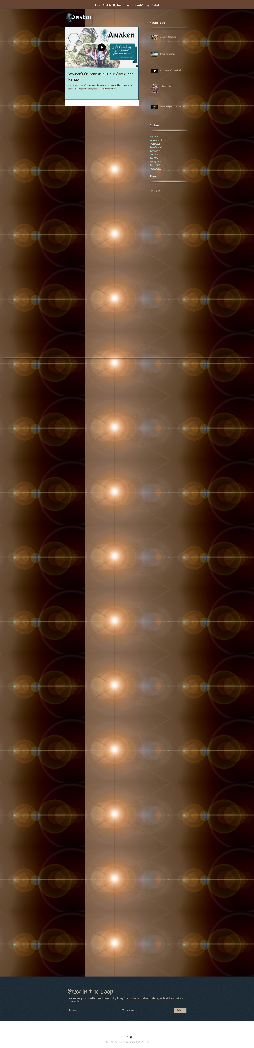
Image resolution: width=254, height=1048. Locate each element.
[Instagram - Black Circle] (131, 1037)
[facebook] (127, 1037)
